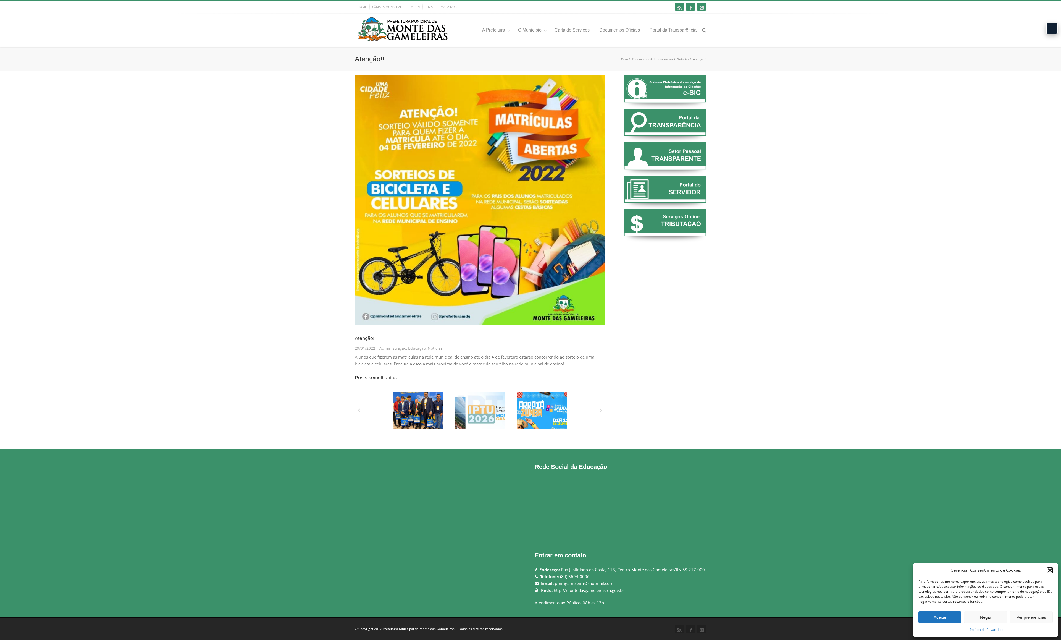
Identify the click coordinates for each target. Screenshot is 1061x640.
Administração (661, 59)
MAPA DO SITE (451, 7)
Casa (624, 59)
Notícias (683, 59)
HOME (362, 7)
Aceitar (940, 617)
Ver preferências (1031, 617)
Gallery (419, 413)
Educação (639, 59)
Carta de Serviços (572, 30)
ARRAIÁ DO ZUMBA (542, 428)
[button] (1050, 570)
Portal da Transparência (673, 30)
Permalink (408, 399)
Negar (985, 617)
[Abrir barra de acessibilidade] (1052, 28)
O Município (530, 30)
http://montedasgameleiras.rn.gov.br (589, 590)
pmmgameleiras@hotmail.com (584, 583)
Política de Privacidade (987, 629)
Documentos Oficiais (619, 30)
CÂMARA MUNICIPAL (387, 7)
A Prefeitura (493, 30)
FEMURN (413, 7)
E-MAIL (430, 7)
